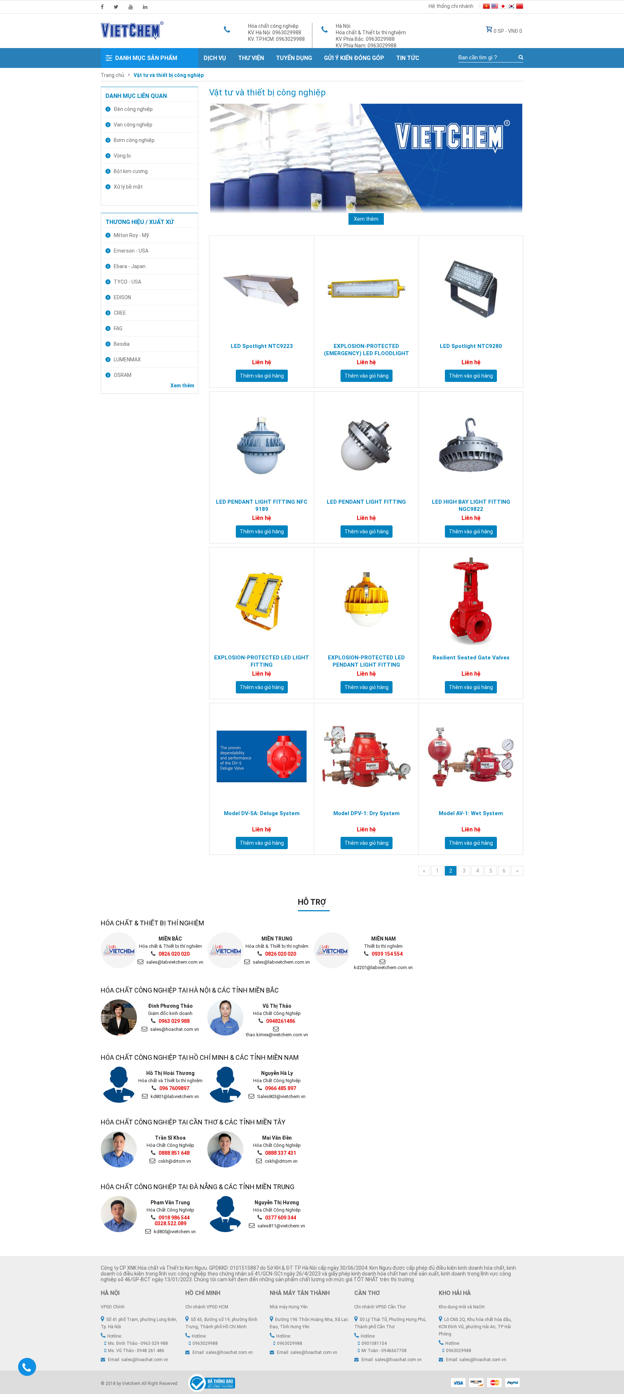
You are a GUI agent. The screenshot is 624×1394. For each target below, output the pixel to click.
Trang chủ (112, 75)
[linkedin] (145, 7)
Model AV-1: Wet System (471, 813)
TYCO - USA (127, 282)
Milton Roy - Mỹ (131, 235)
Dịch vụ (215, 58)
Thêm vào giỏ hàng (262, 376)
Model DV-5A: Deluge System (262, 813)
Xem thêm (182, 385)
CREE (120, 313)
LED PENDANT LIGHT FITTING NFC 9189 (261, 505)
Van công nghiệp (133, 125)
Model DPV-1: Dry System (366, 813)
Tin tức (407, 58)
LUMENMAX (127, 359)
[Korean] (511, 7)
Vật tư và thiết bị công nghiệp (169, 75)
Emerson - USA (131, 251)
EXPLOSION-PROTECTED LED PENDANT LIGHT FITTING (366, 661)
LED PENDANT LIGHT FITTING (366, 502)
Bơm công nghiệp (134, 140)
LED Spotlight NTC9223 (262, 346)
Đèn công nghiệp (133, 109)
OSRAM (122, 375)
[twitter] (116, 7)
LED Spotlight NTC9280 (471, 346)
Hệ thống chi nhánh (451, 6)
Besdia (122, 344)
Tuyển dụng (294, 58)
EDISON (122, 297)
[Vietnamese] (486, 7)
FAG (118, 328)
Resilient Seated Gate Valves (471, 657)
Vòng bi (122, 156)
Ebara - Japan (130, 266)
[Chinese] (519, 7)
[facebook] (102, 7)
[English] (494, 7)
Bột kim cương (131, 171)
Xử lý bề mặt (128, 187)
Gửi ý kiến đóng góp (354, 58)
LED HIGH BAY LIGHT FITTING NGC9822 (471, 505)
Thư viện (251, 58)
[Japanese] (503, 7)
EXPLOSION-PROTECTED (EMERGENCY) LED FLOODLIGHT (366, 350)
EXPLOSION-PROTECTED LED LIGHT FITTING (261, 661)
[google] (131, 7)
